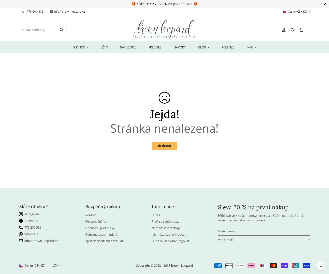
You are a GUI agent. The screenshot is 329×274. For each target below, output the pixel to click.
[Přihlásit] (305, 240)
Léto (104, 47)
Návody (180, 47)
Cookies (91, 215)
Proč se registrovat (165, 221)
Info (250, 47)
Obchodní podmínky (99, 228)
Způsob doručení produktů (104, 241)
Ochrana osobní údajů (101, 234)
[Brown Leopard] (164, 29)
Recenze (227, 47)
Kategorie (128, 47)
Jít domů (164, 146)
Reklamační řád (96, 221)
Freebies (155, 47)
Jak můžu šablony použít (169, 234)
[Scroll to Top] (321, 253)
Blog (202, 47)
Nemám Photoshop (166, 228)
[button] (301, 29)
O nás (156, 215)
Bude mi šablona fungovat (170, 241)
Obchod (79, 47)
